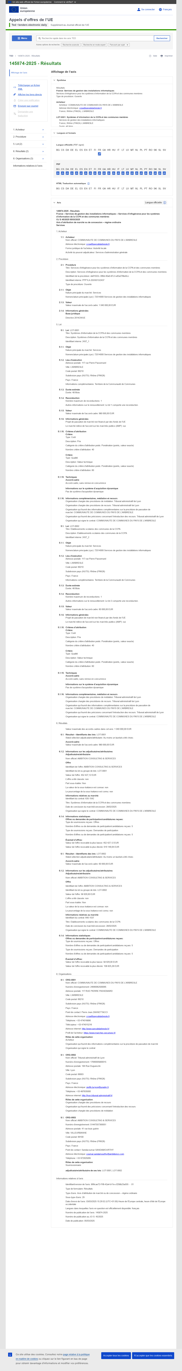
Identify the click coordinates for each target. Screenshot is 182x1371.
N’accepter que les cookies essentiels (153, 1355)
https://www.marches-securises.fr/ (100, 1033)
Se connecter (148, 9)
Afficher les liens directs (30, 94)
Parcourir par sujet (117, 45)
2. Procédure (19, 137)
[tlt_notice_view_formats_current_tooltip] (164, 202)
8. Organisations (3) (23, 158)
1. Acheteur (19, 129)
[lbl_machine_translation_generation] (88, 183)
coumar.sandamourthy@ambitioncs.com (105, 1154)
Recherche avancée (71, 45)
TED (11, 56)
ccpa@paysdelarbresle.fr (90, 108)
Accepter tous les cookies (116, 1355)
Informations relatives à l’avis (27, 166)
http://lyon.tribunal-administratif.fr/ (97, 1095)
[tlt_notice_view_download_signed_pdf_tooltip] (99, 154)
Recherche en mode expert (94, 45)
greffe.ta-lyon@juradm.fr (97, 1087)
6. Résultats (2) (20, 151)
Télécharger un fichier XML (29, 87)
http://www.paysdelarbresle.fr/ (95, 1028)
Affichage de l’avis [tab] (19, 72)
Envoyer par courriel (28, 106)
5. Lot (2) (17, 144)
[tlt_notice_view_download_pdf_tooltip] (57, 173)
